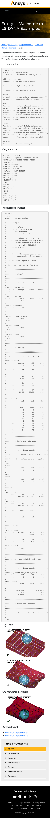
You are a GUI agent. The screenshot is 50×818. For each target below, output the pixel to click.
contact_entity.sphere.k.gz (16, 732)
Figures (11, 767)
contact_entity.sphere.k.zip (16, 735)
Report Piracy (36, 808)
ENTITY (11, 749)
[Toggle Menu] (45, 11)
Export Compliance (33, 805)
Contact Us (11, 802)
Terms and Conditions (18, 808)
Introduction (13, 753)
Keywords (12, 758)
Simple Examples (26, 44)
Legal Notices (24, 802)
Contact (12, 48)
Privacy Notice (39, 802)
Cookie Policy (16, 805)
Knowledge (12, 44)
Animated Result (15, 771)
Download (12, 776)
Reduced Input (14, 762)
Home (4, 44)
